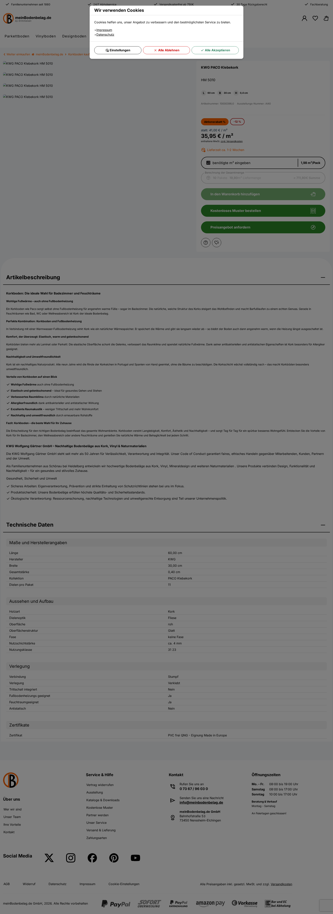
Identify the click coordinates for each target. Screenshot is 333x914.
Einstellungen (120, 50)
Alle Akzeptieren (217, 50)
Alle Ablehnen (168, 50)
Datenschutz (105, 34)
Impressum (104, 30)
